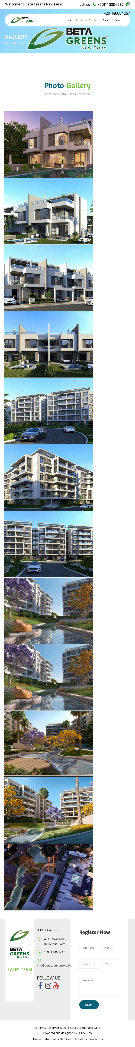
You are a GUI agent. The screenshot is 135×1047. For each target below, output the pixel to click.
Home (70, 20)
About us (107, 20)
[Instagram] (48, 986)
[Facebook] (40, 986)
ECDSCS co (85, 1033)
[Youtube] (56, 986)
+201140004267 (110, 4)
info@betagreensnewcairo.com (57, 965)
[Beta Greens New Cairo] (21, 20)
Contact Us (120, 20)
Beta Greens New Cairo (87, 20)
